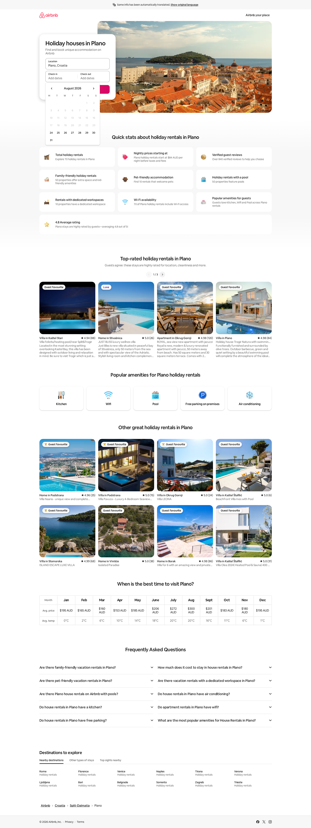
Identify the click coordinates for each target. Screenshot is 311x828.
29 (86, 132)
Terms (80, 821)
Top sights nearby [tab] (110, 760)
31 (51, 140)
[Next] (162, 274)
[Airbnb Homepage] (48, 15)
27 (72, 132)
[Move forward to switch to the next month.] (93, 88)
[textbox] (61, 78)
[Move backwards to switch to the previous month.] (52, 88)
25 (58, 132)
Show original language (184, 4)
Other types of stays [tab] (81, 760)
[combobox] (77, 65)
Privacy (69, 821)
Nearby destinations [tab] (51, 760)
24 (51, 132)
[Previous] (149, 274)
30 (93, 132)
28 (79, 132)
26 (65, 132)
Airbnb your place (258, 15)
